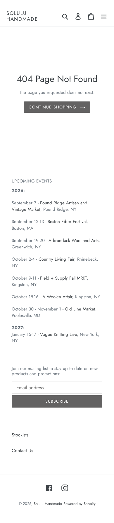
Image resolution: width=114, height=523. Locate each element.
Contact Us (22, 450)
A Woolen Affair (57, 297)
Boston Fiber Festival (67, 221)
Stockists (20, 434)
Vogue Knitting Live (58, 334)
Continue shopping (52, 107)
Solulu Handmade (22, 16)
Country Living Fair (56, 259)
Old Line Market (80, 309)
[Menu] (103, 16)
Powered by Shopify (79, 503)
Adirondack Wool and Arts (74, 240)
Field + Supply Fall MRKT (63, 278)
